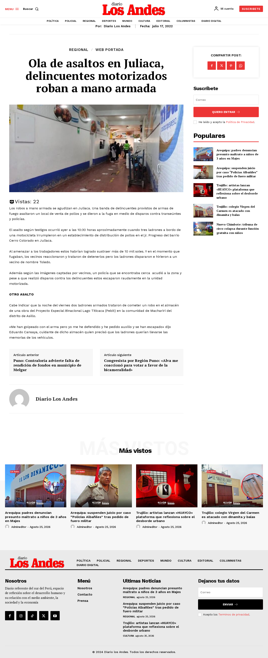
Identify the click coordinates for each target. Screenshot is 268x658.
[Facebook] (211, 65)
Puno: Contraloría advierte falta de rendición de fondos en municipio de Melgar (47, 365)
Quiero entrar (223, 112)
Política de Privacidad (240, 122)
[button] (31, 8)
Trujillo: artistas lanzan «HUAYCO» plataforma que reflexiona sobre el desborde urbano (237, 191)
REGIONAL (78, 50)
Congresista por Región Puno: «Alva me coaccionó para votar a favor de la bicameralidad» (141, 365)
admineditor (18, 526)
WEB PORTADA (109, 50)
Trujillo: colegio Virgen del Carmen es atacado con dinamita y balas (235, 211)
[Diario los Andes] (19, 399)
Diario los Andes (117, 26)
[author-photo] (7, 527)
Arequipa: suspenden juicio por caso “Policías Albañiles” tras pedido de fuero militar (237, 172)
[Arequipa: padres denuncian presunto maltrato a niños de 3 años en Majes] (203, 154)
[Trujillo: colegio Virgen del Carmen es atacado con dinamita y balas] (203, 211)
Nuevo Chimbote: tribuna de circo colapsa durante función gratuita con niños (237, 228)
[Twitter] (221, 65)
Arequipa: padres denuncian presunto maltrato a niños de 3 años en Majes (237, 154)
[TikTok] (32, 615)
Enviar (228, 604)
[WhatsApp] (240, 65)
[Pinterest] (231, 65)
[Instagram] (21, 615)
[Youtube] (55, 615)
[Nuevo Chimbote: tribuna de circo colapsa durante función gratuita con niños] (203, 228)
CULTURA (128, 635)
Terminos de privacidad (233, 614)
